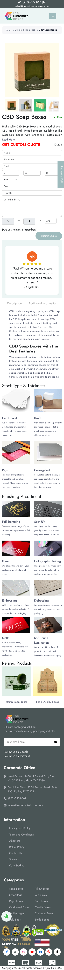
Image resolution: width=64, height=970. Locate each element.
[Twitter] (15, 952)
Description (14, 303)
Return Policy (16, 847)
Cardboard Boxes (19, 907)
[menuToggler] (52, 16)
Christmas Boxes (44, 913)
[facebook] (6, 952)
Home (8, 30)
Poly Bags (14, 920)
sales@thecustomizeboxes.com (32, 6)
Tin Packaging (17, 913)
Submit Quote (49, 236)
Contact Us (15, 853)
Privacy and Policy (19, 828)
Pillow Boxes (42, 889)
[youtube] (32, 952)
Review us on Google (16, 752)
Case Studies (16, 865)
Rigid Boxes (16, 901)
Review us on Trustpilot (17, 756)
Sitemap (13, 859)
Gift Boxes (41, 895)
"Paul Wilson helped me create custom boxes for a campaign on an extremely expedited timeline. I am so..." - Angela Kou (32, 277)
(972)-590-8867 (32, 2)
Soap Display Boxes (47, 702)
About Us (14, 841)
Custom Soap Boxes (25, 29)
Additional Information (43, 303)
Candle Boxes (43, 907)
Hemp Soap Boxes (16, 702)
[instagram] (23, 952)
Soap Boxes (16, 889)
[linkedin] (40, 952)
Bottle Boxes (42, 920)
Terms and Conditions (21, 835)
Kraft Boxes (41, 901)
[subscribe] (55, 742)
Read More (8, 140)
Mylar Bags (15, 895)
